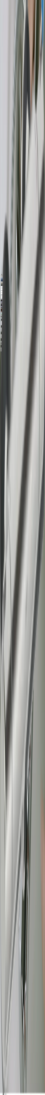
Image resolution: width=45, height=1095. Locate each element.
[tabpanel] (22, 702)
